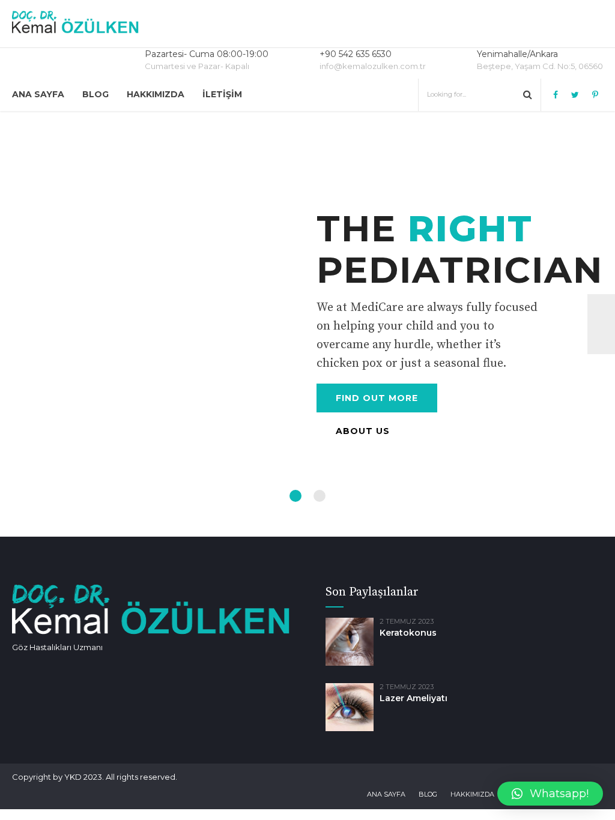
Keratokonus (408, 632)
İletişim (222, 94)
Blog (95, 94)
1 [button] (295, 496)
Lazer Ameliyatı (413, 698)
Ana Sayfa (38, 94)
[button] (550, 794)
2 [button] (320, 496)
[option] (307, 324)
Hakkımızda (155, 94)
